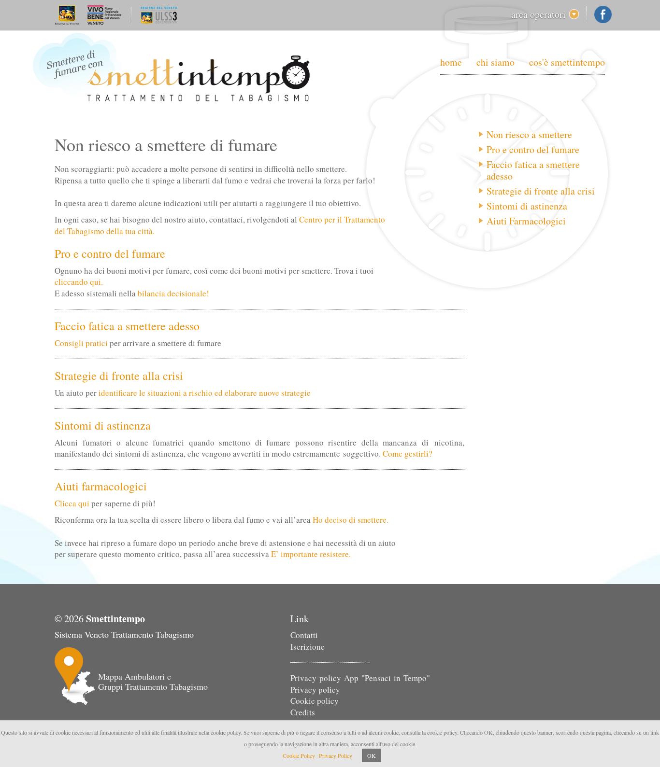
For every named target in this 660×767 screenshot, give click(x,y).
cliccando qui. (79, 281)
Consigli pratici (81, 343)
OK (371, 755)
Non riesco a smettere (529, 134)
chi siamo (495, 62)
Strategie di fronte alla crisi (541, 191)
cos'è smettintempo (567, 62)
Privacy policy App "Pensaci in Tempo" (360, 677)
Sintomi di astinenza (527, 206)
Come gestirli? (407, 453)
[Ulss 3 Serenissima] (154, 11)
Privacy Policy (335, 755)
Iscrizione (307, 646)
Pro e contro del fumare (533, 149)
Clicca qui (72, 503)
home (451, 62)
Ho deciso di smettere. (350, 519)
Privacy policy (315, 689)
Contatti (304, 635)
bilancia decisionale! (173, 293)
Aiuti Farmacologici (526, 221)
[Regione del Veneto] (92, 11)
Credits (302, 712)
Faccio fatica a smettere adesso (533, 170)
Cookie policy (314, 700)
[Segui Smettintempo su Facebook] (603, 14)
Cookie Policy (299, 755)
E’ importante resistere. (311, 553)
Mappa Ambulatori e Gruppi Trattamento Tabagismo (153, 681)
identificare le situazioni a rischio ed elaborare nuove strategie (205, 392)
